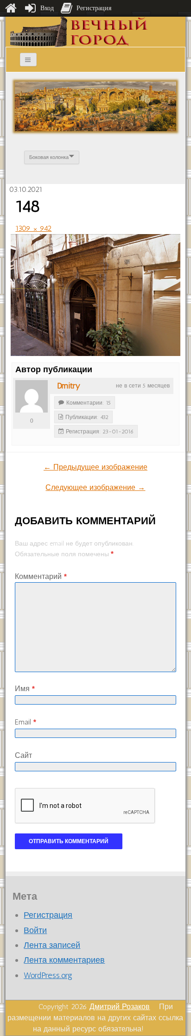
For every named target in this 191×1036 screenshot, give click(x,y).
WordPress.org (48, 975)
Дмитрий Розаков (119, 1006)
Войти (35, 930)
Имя (25, 688)
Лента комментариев (64, 960)
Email (25, 722)
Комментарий (41, 576)
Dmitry (68, 386)
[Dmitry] (31, 396)
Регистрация (48, 915)
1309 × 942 (33, 228)
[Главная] (11, 8)
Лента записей (52, 945)
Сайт (23, 755)
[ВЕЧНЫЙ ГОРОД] (79, 31)
